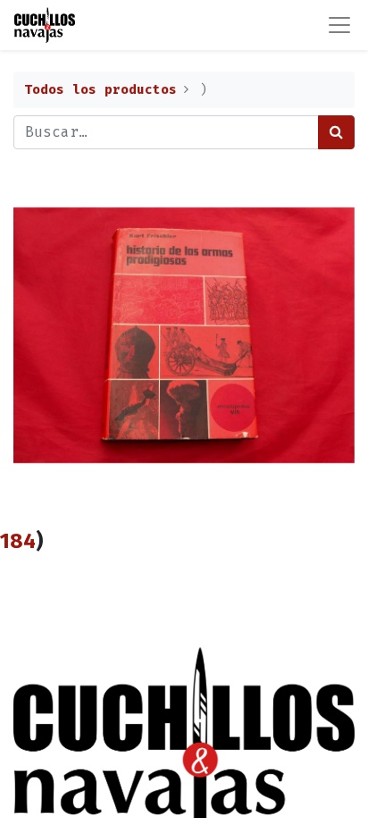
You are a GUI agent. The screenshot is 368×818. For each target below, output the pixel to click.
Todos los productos (100, 89)
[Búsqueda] (336, 132)
